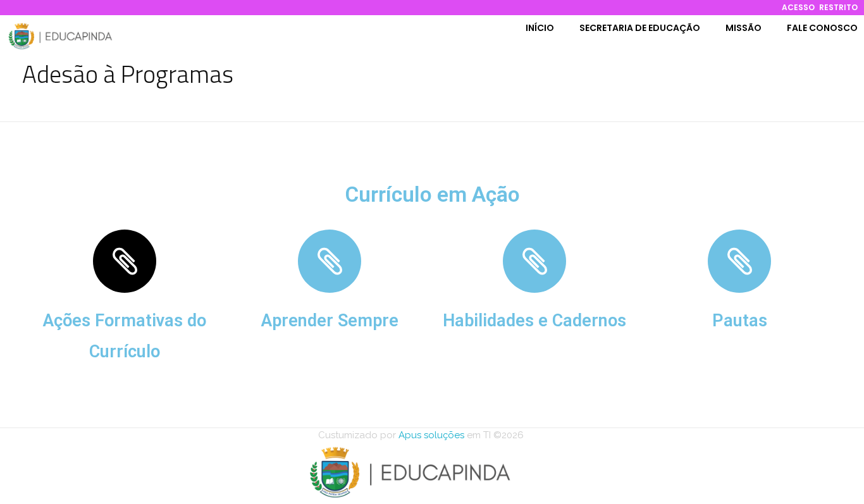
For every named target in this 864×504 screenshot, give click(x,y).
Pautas (739, 320)
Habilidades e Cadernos (534, 320)
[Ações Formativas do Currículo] (124, 261)
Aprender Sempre (329, 320)
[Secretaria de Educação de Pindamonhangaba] (60, 36)
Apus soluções (430, 435)
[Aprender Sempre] (329, 261)
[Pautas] (739, 261)
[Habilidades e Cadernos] (534, 261)
